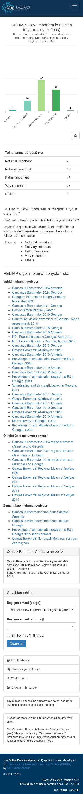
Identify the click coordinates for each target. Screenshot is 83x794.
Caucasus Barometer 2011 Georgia (37, 394)
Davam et (16, 643)
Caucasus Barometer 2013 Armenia (37, 354)
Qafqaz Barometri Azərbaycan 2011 (37, 398)
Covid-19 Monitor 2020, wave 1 (34, 310)
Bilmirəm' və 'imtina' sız (27, 635)
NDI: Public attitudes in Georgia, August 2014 (43, 341)
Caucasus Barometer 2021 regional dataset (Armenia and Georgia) (42, 452)
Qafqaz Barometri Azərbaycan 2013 (37, 350)
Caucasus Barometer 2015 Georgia (37, 327)
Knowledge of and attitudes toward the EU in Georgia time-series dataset (43, 531)
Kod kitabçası (20, 660)
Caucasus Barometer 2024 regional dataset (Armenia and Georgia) (42, 444)
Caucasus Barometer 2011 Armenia (37, 403)
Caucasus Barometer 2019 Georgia (37, 314)
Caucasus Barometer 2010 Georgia (37, 407)
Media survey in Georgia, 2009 (33, 420)
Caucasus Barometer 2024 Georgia (37, 292)
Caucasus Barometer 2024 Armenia (37, 288)
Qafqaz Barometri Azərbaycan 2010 (37, 412)
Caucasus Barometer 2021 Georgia (37, 305)
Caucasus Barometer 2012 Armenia (37, 367)
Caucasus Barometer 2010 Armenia (37, 416)
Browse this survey (24, 687)
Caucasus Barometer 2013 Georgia (37, 345)
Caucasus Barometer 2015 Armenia (37, 332)
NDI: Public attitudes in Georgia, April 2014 (42, 336)
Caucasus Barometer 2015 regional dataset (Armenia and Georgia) (42, 461)
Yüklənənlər (19, 678)
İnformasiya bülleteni (25, 669)
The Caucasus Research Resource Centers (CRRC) (38, 764)
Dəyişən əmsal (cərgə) (23, 602)
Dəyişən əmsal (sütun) (24, 619)
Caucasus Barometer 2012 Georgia (37, 372)
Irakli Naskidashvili (18, 768)
